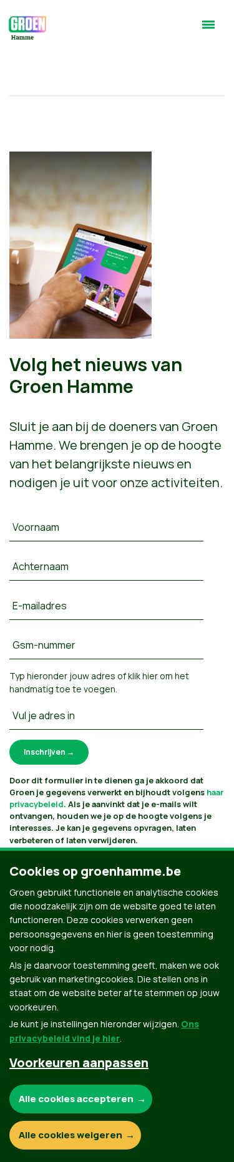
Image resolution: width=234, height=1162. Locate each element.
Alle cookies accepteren (76, 1098)
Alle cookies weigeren (70, 1134)
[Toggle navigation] (208, 30)
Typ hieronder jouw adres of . (99, 682)
